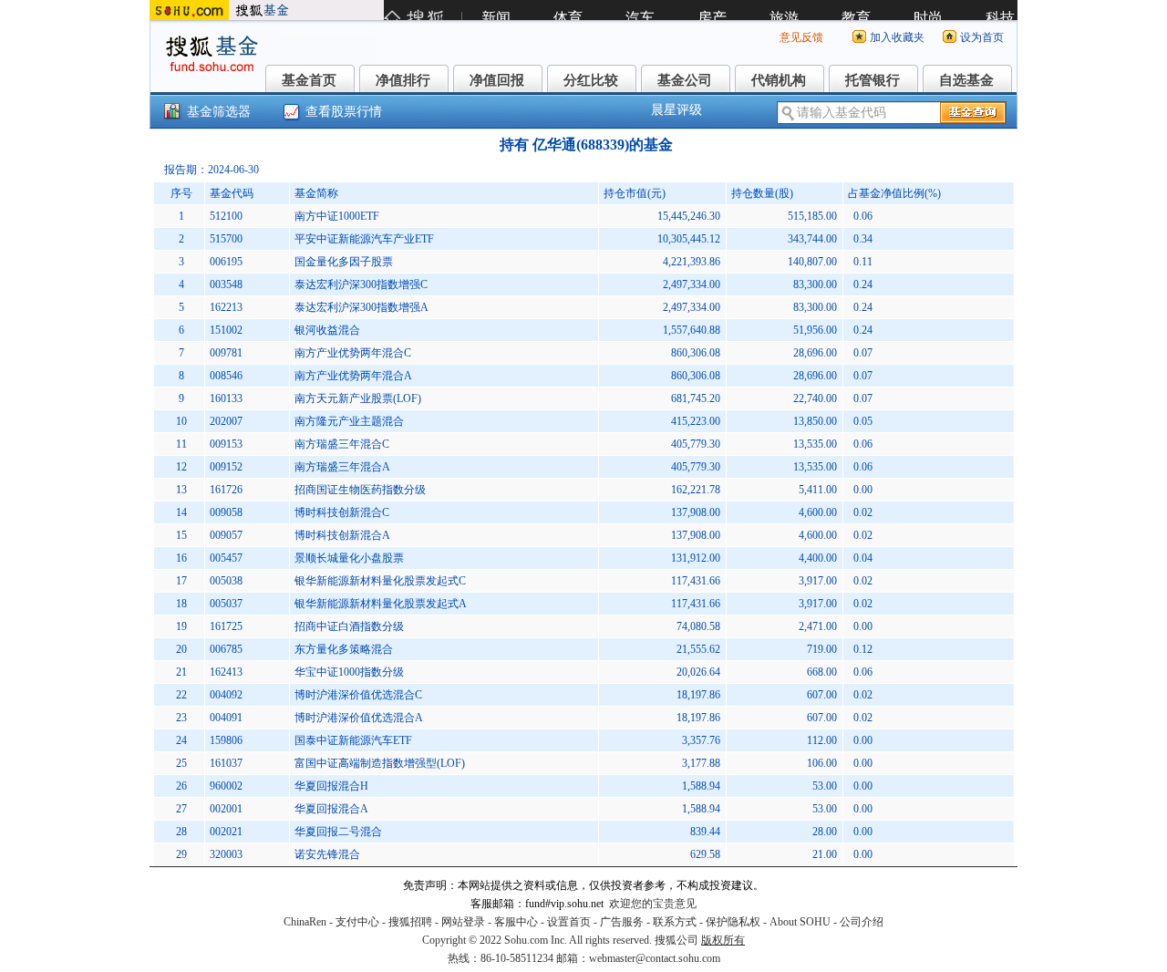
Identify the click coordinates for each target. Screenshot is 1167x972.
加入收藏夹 (897, 37)
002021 (226, 831)
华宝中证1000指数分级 (349, 672)
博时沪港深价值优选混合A (358, 717)
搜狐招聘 (410, 921)
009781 (226, 352)
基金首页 (309, 80)
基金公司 (684, 80)
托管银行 (872, 80)
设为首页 (982, 37)
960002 (226, 786)
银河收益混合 (327, 330)
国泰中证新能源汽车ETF (353, 740)
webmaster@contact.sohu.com (654, 958)
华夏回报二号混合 (338, 831)
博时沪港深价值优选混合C (358, 694)
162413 (226, 672)
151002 (226, 330)
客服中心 (516, 921)
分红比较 (590, 80)
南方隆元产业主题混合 (349, 421)
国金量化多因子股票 (343, 261)
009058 (226, 512)
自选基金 (966, 80)
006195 (226, 261)
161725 (226, 626)
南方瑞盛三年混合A (342, 466)
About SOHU (800, 921)
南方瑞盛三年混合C (341, 444)
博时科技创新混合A (342, 535)
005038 (226, 580)
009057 (226, 535)
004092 (226, 694)
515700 (226, 239)
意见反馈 (801, 37)
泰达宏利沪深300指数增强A (361, 307)
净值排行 (403, 80)
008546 (226, 375)
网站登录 (463, 921)
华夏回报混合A (331, 808)
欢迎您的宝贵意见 (653, 903)
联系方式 (675, 921)
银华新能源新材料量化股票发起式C (380, 580)
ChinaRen (305, 921)
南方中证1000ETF (336, 216)
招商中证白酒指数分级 (349, 626)
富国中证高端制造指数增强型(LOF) (379, 763)
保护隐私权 (733, 921)
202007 (226, 421)
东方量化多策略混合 (343, 649)
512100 (226, 216)
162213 (226, 307)
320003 (226, 854)
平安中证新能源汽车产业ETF (364, 239)
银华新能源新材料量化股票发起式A (380, 603)
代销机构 (778, 80)
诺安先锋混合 (327, 854)
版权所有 (723, 940)
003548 (226, 284)
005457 (226, 558)
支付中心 (357, 921)
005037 (226, 603)
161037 (226, 763)
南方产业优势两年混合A (353, 375)
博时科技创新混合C (341, 512)
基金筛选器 (219, 112)
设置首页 (569, 921)
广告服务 (622, 921)
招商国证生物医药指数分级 (360, 489)
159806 (226, 740)
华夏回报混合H (331, 786)
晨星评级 (676, 110)
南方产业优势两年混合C (352, 352)
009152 (226, 466)
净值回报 (497, 80)
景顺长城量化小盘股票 (349, 558)
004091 (226, 717)
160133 (226, 398)
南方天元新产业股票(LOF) (357, 398)
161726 (226, 489)
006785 (226, 649)
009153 (226, 444)
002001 (226, 808)
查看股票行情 (343, 112)
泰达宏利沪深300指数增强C (361, 284)
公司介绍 (861, 921)
